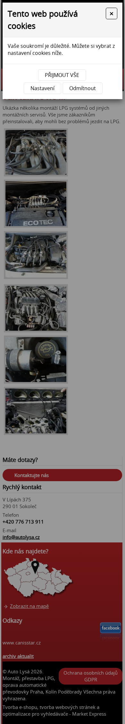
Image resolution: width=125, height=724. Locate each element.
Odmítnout (82, 88)
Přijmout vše (62, 75)
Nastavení (42, 88)
